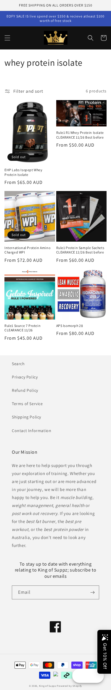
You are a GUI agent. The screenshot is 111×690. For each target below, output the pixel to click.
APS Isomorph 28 (69, 325)
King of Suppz (47, 685)
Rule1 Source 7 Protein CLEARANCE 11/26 (22, 328)
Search (18, 363)
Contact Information (31, 430)
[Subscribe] (92, 592)
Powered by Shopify (69, 685)
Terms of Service (27, 403)
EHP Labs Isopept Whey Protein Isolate (23, 172)
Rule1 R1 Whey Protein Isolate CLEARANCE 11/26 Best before (80, 134)
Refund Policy (25, 390)
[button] (7, 37)
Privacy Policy (25, 377)
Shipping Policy (26, 417)
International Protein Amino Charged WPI (27, 250)
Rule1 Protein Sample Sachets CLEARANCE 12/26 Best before (80, 250)
